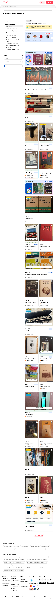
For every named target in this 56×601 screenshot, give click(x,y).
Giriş (42, 2)
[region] (39, 38)
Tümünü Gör (48, 33)
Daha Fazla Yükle (39, 535)
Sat (50, 2)
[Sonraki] (52, 38)
